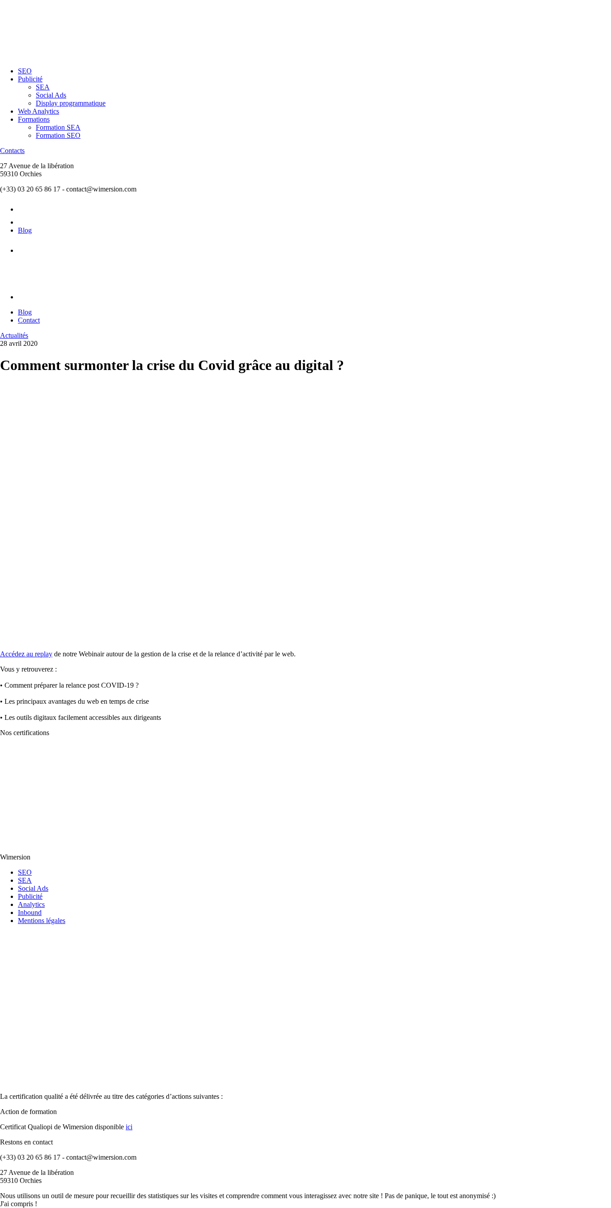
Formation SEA (58, 127)
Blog (25, 230)
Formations (34, 119)
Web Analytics (38, 111)
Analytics (31, 904)
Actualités (14, 335)
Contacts (12, 150)
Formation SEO (58, 135)
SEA (43, 87)
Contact (29, 320)
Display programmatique (71, 103)
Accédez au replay (26, 654)
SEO (25, 71)
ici (129, 1127)
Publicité (30, 79)
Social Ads (51, 95)
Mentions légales (41, 920)
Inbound (30, 912)
